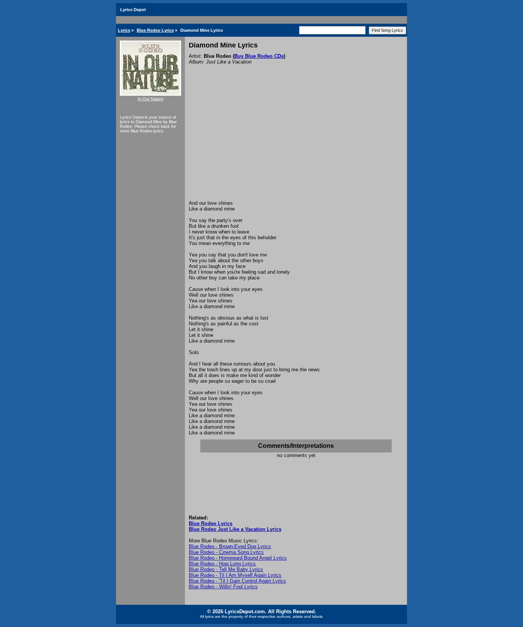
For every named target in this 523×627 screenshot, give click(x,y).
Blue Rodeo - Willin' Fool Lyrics (223, 586)
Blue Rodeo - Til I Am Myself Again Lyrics (235, 575)
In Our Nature (150, 98)
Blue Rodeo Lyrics (155, 30)
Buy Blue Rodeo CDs (259, 56)
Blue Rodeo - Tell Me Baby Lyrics (226, 569)
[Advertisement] (296, 142)
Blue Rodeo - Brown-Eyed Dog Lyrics (230, 546)
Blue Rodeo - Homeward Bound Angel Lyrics (238, 558)
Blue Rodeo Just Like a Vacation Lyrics (235, 529)
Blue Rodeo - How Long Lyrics (222, 564)
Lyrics (124, 30)
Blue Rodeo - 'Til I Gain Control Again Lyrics (237, 581)
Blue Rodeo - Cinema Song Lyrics (226, 552)
